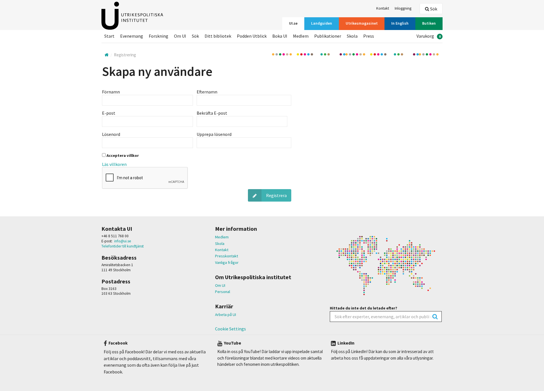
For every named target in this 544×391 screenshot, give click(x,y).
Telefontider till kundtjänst (122, 246)
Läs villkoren (114, 164)
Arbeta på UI (225, 314)
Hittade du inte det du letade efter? (363, 308)
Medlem (222, 237)
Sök (433, 9)
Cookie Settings (230, 329)
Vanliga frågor (227, 262)
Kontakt (221, 249)
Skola (219, 243)
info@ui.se (122, 241)
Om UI (220, 285)
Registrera (276, 195)
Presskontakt (226, 255)
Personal (222, 291)
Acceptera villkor (122, 155)
